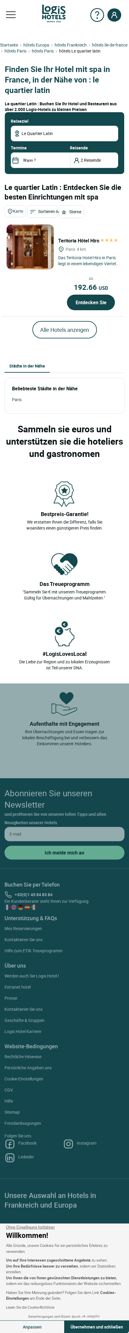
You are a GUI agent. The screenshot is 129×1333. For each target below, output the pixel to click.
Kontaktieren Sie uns (23, 939)
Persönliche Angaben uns (28, 1067)
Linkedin (26, 1157)
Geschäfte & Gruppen (24, 1020)
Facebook (27, 1143)
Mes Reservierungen (23, 928)
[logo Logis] (54, 13)
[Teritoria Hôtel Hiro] (30, 246)
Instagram (86, 1143)
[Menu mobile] (11, 15)
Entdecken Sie (91, 302)
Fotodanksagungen (22, 1123)
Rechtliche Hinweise (22, 1056)
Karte (18, 211)
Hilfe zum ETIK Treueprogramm (33, 950)
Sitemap (12, 1112)
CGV (8, 1090)
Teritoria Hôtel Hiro (79, 240)
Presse (10, 998)
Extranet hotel (17, 987)
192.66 (91, 287)
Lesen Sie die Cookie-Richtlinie (30, 1307)
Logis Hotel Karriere (22, 1031)
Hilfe (8, 1101)
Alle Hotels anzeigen (64, 329)
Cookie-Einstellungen (23, 1079)
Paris (17, 399)
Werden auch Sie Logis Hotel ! (31, 976)
